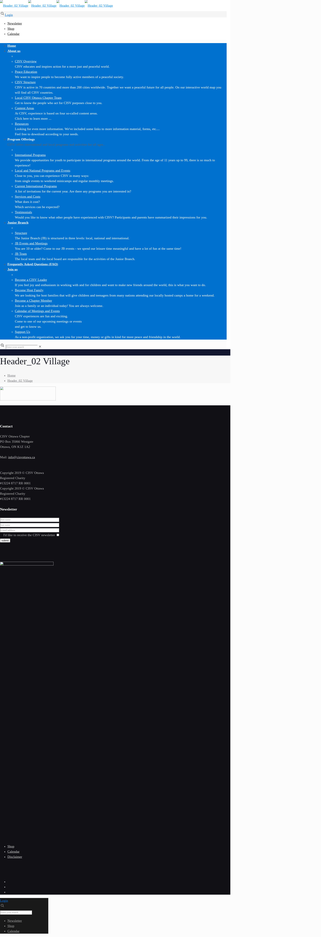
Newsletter (14, 23)
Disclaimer (14, 857)
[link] (40, 346)
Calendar (13, 34)
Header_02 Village (20, 380)
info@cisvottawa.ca (21, 457)
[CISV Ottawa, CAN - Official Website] (56, 5)
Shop (10, 28)
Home (11, 375)
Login (9, 15)
